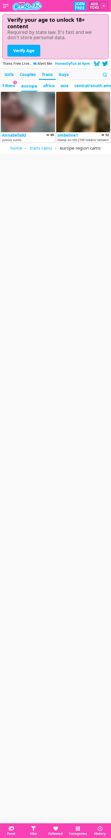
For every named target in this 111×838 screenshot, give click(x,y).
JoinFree (80, 5)
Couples (28, 74)
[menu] (6, 6)
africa (48, 85)
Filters (9, 84)
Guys (64, 74)
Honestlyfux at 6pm (72, 63)
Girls (9, 74)
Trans (47, 74)
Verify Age (23, 50)
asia (64, 85)
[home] (27, 6)
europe (29, 86)
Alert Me (44, 63)
